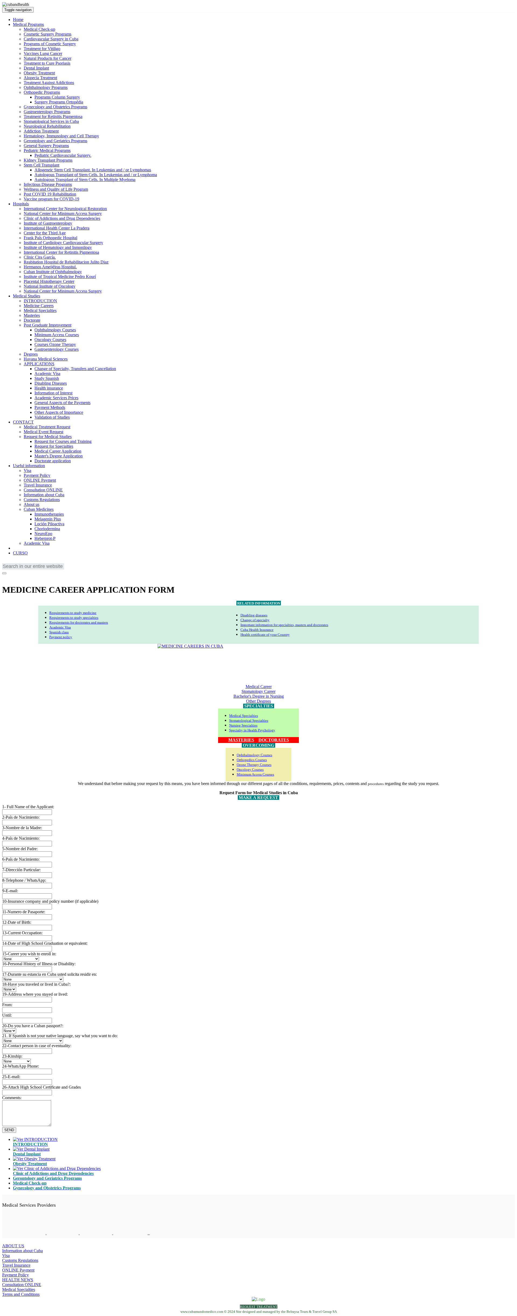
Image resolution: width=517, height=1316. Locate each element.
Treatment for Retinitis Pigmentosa (53, 116)
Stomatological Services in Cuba (51, 121)
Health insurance (48, 388)
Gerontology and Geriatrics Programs (55, 140)
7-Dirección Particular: (21, 869)
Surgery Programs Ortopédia (58, 102)
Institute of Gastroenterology (48, 223)
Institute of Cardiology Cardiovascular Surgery (63, 242)
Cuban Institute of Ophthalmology (53, 271)
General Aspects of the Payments (62, 402)
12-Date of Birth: (16, 922)
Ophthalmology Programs (46, 87)
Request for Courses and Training (63, 441)
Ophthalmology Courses (55, 330)
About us (31, 504)
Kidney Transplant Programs (48, 160)
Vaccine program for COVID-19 (51, 199)
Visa (27, 470)
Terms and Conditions (21, 1294)
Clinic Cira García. (40, 257)
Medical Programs (28, 24)
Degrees (31, 354)
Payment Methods (49, 407)
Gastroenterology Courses (56, 349)
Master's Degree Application (58, 456)
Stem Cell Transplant (41, 165)
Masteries (32, 315)
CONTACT (23, 422)
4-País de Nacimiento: (21, 838)
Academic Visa (47, 373)
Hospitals (21, 204)
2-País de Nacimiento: (21, 817)
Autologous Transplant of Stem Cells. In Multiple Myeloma (84, 179)
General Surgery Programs (46, 145)
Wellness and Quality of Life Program (56, 189)
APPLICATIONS (39, 364)
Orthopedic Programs (42, 92)
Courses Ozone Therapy (55, 344)
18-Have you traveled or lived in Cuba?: (36, 984)
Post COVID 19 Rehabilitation (50, 194)
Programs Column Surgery (57, 97)
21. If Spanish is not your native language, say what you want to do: (60, 1035)
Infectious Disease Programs (48, 184)
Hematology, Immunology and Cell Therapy (61, 136)
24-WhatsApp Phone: (20, 1066)
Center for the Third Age (45, 233)
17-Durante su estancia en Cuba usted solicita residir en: (49, 974)
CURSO (20, 553)
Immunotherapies (49, 514)
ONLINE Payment (40, 480)
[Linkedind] (12, 576)
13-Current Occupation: (22, 932)
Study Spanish (46, 378)
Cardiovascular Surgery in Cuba (51, 39)
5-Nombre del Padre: (20, 848)
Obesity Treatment (39, 73)
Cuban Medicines (39, 509)
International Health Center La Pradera (56, 228)
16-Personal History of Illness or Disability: (39, 963)
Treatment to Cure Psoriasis (47, 63)
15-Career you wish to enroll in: (29, 954)
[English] (6, 562)
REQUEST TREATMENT (258, 1307)
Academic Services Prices (56, 397)
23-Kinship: (12, 1056)
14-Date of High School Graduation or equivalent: (45, 943)
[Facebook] (5, 576)
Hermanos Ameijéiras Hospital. (50, 267)
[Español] (30, 562)
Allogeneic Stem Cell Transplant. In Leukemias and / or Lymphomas (92, 170)
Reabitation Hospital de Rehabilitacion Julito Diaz (66, 262)
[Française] (14, 562)
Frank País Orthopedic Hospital (50, 237)
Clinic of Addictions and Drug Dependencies (62, 218)
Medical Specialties (40, 310)
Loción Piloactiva (49, 524)
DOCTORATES (273, 740)
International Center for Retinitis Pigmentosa (61, 252)
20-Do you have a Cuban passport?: (32, 1025)
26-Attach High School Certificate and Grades (41, 1087)
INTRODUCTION (40, 300)
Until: (7, 1015)
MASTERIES (241, 740)
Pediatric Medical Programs (47, 150)
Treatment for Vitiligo (42, 48)
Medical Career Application (57, 451)
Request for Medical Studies (48, 436)
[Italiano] (38, 562)
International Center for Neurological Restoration (65, 208)
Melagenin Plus (47, 519)
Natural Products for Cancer (47, 58)
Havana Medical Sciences (46, 359)
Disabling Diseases (50, 383)
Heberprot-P (44, 538)
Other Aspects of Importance (58, 412)
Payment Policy (37, 475)
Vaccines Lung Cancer (43, 53)
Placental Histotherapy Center (49, 281)
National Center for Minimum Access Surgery (63, 213)
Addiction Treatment (41, 131)
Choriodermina (47, 528)
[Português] (22, 562)
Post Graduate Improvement (47, 325)
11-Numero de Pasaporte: (23, 911)
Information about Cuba (44, 494)
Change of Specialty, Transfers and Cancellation (75, 368)
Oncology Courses (50, 339)
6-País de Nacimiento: (21, 859)
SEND (9, 1130)
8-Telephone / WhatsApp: (24, 880)
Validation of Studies (52, 417)
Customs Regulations (42, 499)
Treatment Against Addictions (49, 82)
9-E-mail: (10, 890)
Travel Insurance (38, 485)
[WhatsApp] (19, 576)
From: (7, 1004)
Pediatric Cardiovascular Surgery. (62, 155)
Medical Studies (26, 296)
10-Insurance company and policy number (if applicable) (50, 901)
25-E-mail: (11, 1076)
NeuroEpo (43, 533)
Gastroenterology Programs (47, 111)
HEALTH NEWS (17, 1279)
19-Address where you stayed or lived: (35, 994)
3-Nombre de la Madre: (22, 827)
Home (18, 19)
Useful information (29, 465)
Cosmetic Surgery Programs (47, 34)
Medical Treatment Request (47, 427)
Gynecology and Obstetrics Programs (55, 107)
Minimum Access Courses (56, 334)
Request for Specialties (53, 446)
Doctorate (32, 320)
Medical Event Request (43, 431)
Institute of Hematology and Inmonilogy (58, 247)
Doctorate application (52, 461)
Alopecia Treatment (40, 77)
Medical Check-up (39, 29)
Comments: (12, 1097)
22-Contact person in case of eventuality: (36, 1045)
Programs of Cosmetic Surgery (50, 43)
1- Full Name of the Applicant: (28, 806)
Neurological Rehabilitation (47, 126)
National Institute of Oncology (49, 286)
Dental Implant (36, 68)
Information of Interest (53, 393)
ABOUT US (13, 1246)
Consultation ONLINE (43, 490)
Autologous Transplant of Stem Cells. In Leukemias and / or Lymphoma (95, 174)
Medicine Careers (39, 305)
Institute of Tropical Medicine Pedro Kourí (60, 276)
